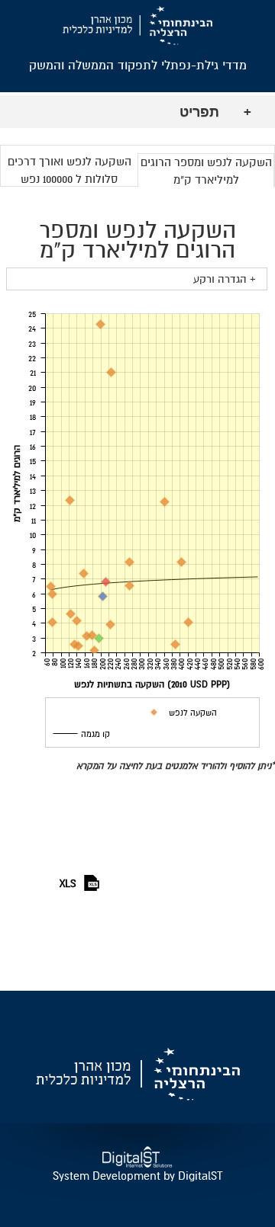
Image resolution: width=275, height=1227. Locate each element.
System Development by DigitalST (137, 1176)
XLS (68, 883)
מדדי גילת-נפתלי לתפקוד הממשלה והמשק (138, 65)
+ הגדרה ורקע (224, 279)
